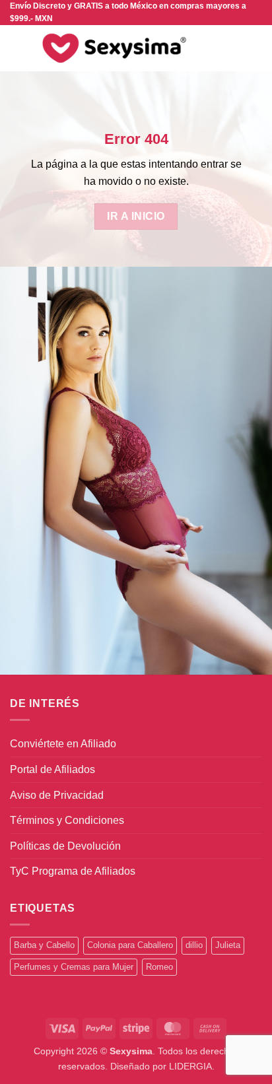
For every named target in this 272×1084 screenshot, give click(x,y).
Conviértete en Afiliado (63, 743)
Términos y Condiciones (67, 820)
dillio (194, 945)
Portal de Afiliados (52, 769)
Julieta (227, 945)
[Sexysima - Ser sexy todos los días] (111, 48)
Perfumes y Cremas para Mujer (73, 967)
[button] (18, 48)
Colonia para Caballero (130, 945)
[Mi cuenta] (233, 48)
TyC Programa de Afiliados (72, 871)
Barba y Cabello (44, 945)
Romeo (159, 967)
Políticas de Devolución (65, 846)
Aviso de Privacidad (57, 795)
